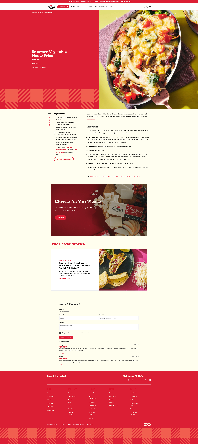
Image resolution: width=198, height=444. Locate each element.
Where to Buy (103, 7)
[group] (64, 311)
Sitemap (63, 424)
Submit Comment (66, 337)
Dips (69, 405)
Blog (96, 7)
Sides (117, 176)
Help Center (133, 393)
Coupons (133, 409)
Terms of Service (90, 424)
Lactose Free (111, 176)
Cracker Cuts (51, 396)
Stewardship (92, 405)
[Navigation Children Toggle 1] (67, 6)
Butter (70, 393)
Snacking (50, 407)
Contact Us (133, 396)
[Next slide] (150, 270)
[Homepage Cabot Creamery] (51, 7)
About (83, 7)
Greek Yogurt (72, 396)
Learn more (128, 2)
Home (33, 12)
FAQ (131, 400)
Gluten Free (123, 176)
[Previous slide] (48, 270)
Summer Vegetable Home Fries (46, 12)
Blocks (49, 393)
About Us (91, 393)
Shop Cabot (61, 217)
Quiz (110, 7)
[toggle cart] (150, 6)
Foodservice (92, 409)
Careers (91, 418)
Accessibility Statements (78, 424)
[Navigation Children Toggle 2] (79, 6)
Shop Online (62, 7)
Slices (49, 400)
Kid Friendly (136, 176)
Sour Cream (71, 409)
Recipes (90, 7)
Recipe (92, 176)
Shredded (50, 403)
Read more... (91, 119)
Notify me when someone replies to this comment (75, 333)
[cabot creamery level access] (147, 424)
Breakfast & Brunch (100, 176)
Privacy (69, 424)
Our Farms (92, 402)
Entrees (129, 176)
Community (112, 396)
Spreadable (50, 410)
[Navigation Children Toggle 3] (86, 6)
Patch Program (113, 405)
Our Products (75, 7)
